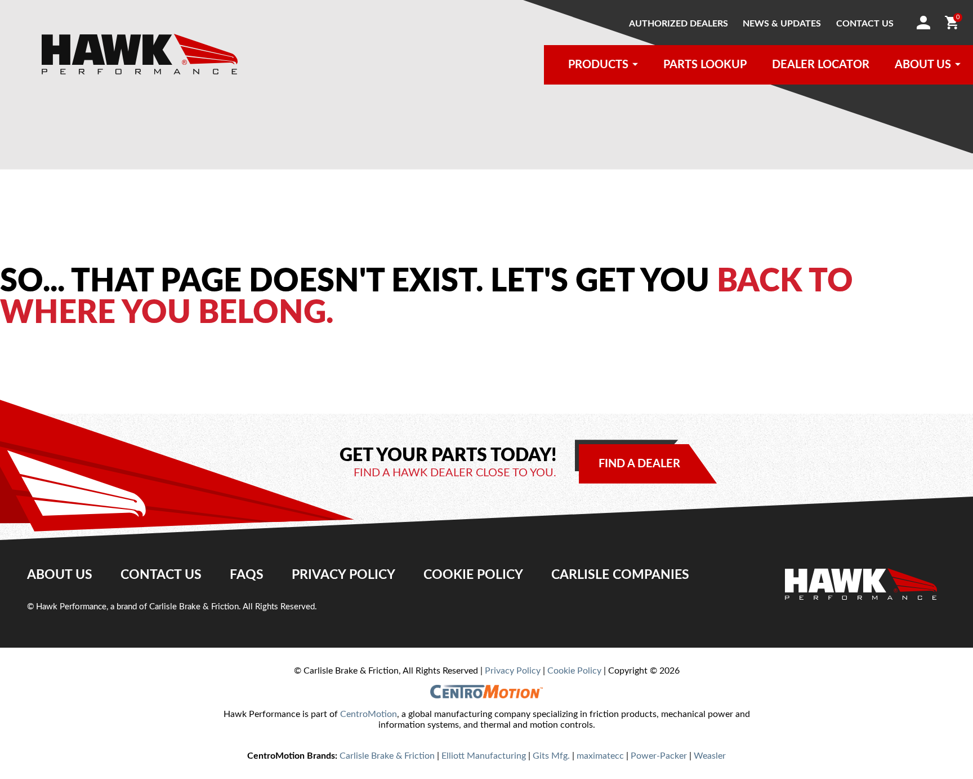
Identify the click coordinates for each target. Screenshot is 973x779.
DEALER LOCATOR (820, 64)
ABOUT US (923, 64)
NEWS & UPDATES (782, 23)
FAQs (247, 575)
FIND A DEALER (639, 464)
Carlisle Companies (620, 575)
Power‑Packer (659, 755)
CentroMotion (368, 714)
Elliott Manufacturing (483, 755)
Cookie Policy (473, 575)
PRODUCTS (598, 64)
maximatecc (600, 755)
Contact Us (161, 575)
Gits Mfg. (551, 755)
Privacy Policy (343, 575)
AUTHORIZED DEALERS (678, 23)
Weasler (710, 755)
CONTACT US (865, 23)
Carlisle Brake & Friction (387, 755)
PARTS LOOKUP (705, 64)
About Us (59, 575)
